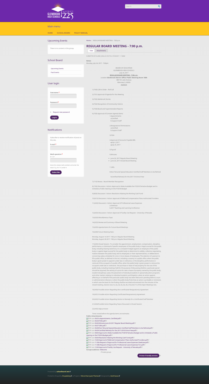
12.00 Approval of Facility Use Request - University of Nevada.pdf (118, 347)
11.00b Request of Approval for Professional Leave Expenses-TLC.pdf (119, 345)
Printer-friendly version (148, 355)
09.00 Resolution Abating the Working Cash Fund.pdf (114, 338)
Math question (56, 154)
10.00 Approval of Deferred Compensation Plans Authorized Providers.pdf (121, 340)
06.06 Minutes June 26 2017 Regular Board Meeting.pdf (114, 323)
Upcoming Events (57, 68)
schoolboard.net (63, 371)
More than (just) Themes (90, 376)
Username (55, 92)
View (92, 50)
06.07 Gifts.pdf (100, 325)
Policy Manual (81, 33)
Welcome (103, 350)
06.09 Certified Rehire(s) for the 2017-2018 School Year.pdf (115, 330)
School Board (63, 33)
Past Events (55, 72)
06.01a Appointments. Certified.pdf (107, 318)
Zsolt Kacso (114, 376)
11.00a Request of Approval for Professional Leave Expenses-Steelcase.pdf (121, 342)
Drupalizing (66, 376)
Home (50, 33)
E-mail (53, 144)
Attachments (101, 50)
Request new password (61, 112)
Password (54, 102)
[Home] (85, 10)
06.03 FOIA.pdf (100, 321)
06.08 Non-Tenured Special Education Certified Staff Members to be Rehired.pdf (123, 328)
